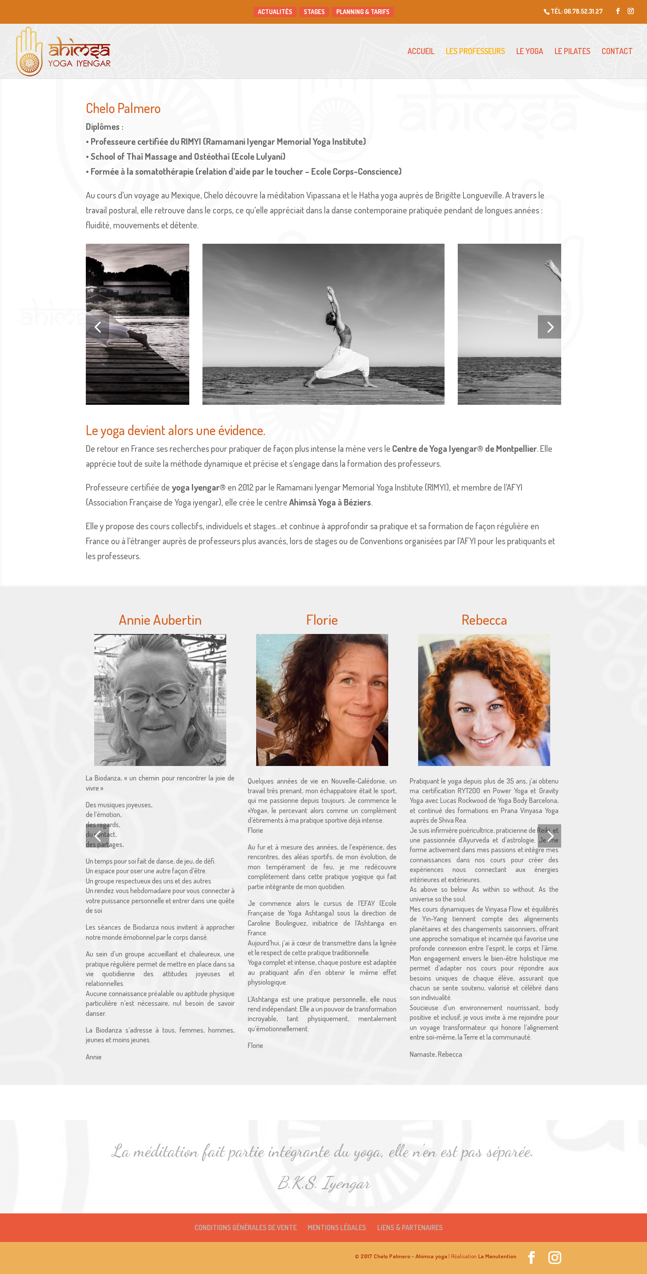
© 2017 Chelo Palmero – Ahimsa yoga (401, 1256)
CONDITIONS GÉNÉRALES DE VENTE (246, 1227)
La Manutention (496, 1256)
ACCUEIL (421, 52)
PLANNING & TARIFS (363, 11)
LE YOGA (529, 52)
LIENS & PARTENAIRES (410, 1227)
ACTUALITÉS (275, 11)
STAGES (314, 11)
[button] (97, 327)
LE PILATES (572, 52)
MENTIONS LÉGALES (337, 1227)
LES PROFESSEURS (475, 52)
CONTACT (617, 52)
